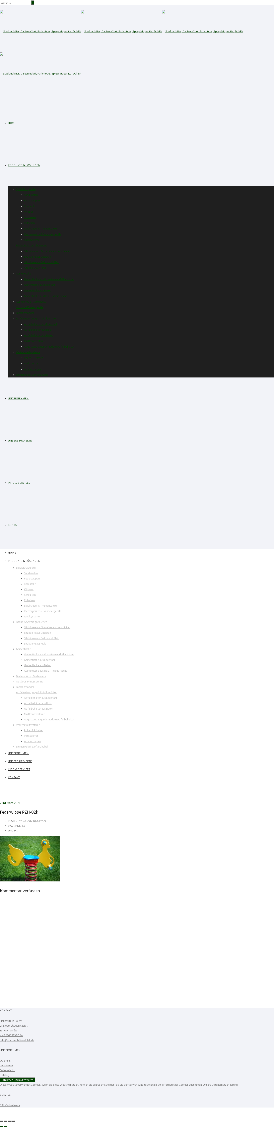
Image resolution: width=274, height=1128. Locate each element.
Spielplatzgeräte (26, 189)
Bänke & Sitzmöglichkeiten (31, 245)
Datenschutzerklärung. (225, 1084)
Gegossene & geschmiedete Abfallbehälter (49, 346)
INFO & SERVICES (19, 482)
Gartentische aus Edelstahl (39, 284)
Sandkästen (31, 194)
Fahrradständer (25, 312)
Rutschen (29, 222)
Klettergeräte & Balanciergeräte (42, 234)
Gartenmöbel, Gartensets (31, 301)
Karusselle (30, 206)
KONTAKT (14, 524)
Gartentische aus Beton (37, 290)
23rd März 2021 (10, 803)
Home (12, 122)
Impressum (6, 1065)
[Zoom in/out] (13, 1121)
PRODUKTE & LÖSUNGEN (24, 165)
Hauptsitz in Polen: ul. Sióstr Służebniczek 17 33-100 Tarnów (14, 1025)
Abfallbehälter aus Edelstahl (40, 324)
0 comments (16, 825)
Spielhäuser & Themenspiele (40, 228)
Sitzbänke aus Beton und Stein (41, 262)
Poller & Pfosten (33, 357)
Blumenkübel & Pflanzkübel (32, 374)
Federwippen (32, 200)
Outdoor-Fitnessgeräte (29, 307)
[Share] (5, 1121)
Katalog (4, 1075)
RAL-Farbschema (10, 1105)
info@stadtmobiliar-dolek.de (17, 1040)
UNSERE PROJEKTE (20, 440)
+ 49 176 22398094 (11, 1035)
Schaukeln (30, 217)
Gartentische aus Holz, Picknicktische (45, 296)
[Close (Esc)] (1, 1121)
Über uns (5, 1060)
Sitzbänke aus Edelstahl (38, 256)
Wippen (28, 211)
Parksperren (31, 363)
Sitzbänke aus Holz (35, 267)
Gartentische (23, 273)
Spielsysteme (32, 239)
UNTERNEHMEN (18, 398)
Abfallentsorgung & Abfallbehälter (36, 318)
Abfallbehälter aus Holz (38, 329)
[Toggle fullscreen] (9, 1121)
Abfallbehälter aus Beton (38, 335)
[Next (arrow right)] (5, 1126)
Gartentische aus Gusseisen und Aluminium (49, 279)
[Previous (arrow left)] (1, 1126)
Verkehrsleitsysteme (28, 352)
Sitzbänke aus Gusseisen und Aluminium (47, 251)
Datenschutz (7, 1070)
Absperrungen (32, 369)
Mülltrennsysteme (34, 341)
